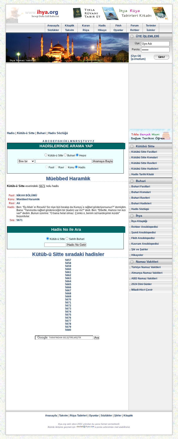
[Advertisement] (89, 96)
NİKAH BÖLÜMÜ (26, 195)
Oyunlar (118, 30)
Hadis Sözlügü (140, 209)
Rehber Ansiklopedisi (144, 226)
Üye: (137, 43)
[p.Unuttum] (138, 59)
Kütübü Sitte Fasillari (144, 151)
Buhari (41, 133)
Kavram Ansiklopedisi (145, 243)
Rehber (134, 30)
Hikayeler (137, 255)
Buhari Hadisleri (141, 203)
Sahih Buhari (76, 239)
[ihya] (36, 22)
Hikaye (102, 30)
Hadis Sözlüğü (58, 133)
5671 (19, 220)
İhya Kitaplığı (139, 221)
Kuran (86, 25)
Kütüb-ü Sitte (26, 133)
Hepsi (82, 155)
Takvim (69, 30)
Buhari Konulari (141, 192)
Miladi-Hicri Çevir (142, 289)
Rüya (86, 30)
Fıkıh (118, 25)
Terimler (151, 25)
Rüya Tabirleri (78, 415)
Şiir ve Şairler (139, 249)
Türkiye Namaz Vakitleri (146, 267)
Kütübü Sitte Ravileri (144, 163)
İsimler (151, 30)
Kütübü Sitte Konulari (144, 157)
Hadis (102, 25)
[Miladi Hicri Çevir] (150, 141)
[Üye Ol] (136, 55)
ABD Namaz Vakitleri (144, 278)
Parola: (136, 49)
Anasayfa (53, 25)
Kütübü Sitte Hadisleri (144, 168)
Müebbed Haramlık (28, 199)
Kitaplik (69, 25)
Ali (18, 203)
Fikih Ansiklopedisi (143, 238)
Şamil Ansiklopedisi (143, 232)
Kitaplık (128, 415)
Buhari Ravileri (140, 197)
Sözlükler (53, 30)
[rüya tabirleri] (121, 19)
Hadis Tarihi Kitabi (142, 174)
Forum (135, 25)
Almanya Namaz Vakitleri (146, 272)
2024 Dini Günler (141, 284)
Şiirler (118, 415)
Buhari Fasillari (140, 186)
